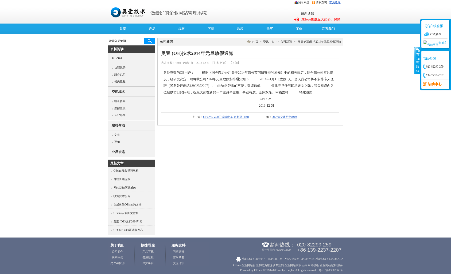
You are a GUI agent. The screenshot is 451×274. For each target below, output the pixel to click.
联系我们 (117, 257)
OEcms (258, 270)
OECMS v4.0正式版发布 (128, 230)
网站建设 (178, 251)
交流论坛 (335, 2)
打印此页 (219, 62)
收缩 (417, 60)
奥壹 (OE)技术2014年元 (127, 221)
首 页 (255, 41)
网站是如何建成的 (124, 187)
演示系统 (303, 2)
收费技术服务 (121, 196)
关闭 (235, 62)
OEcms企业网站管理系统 (248, 265)
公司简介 (117, 251)
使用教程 (148, 257)
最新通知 (307, 13)
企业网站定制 (328, 265)
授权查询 (321, 2)
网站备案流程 (121, 179)
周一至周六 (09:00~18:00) (277, 249)
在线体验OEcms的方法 (127, 204)
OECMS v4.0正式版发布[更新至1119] (226, 117)
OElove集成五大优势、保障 (320, 19)
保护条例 (148, 263)
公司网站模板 (310, 265)
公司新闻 (286, 41)
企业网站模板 (292, 265)
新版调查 (430, 84)
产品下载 (148, 251)
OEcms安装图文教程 (126, 213)
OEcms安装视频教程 (126, 170)
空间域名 (178, 257)
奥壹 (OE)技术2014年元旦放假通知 (319, 41)
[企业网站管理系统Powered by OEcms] (128, 17)
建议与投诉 (117, 263)
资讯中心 (268, 41)
